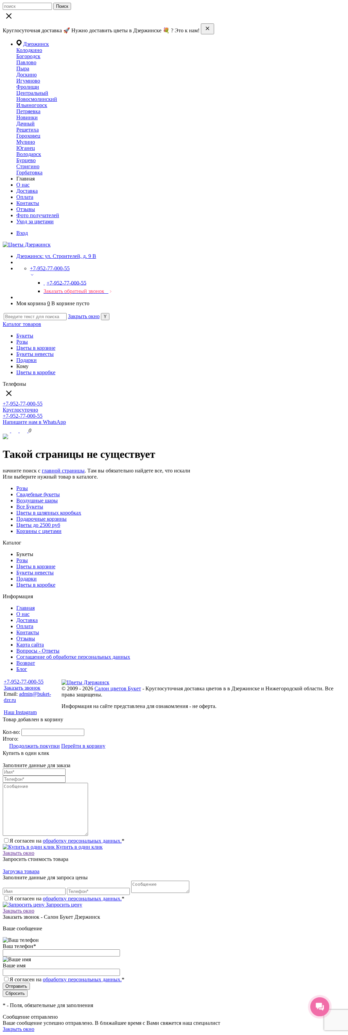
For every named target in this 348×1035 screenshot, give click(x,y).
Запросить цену (63, 905)
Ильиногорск (31, 105)
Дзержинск (36, 44)
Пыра (22, 68)
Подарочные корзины (41, 519)
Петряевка (28, 111)
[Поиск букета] (7, 430)
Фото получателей (37, 215)
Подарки (26, 360)
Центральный (32, 93)
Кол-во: (12, 732)
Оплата (24, 197)
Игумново (28, 81)
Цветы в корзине (35, 348)
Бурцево (26, 160)
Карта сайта (30, 645)
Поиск (62, 6)
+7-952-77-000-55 (24, 682)
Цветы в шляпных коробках (48, 513)
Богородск (28, 56)
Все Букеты (29, 507)
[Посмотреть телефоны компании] (15, 430)
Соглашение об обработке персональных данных (73, 657)
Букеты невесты (35, 354)
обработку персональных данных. (82, 841)
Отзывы (25, 209)
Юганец (25, 148)
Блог (21, 669)
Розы (22, 342)
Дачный (25, 123)
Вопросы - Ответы (37, 651)
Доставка (27, 191)
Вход (22, 233)
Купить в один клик (79, 847)
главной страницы (63, 470)
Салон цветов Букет (117, 688)
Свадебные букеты (38, 494)
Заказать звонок (22, 688)
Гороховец (28, 136)
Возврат (25, 663)
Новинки (27, 117)
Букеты (24, 336)
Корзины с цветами (39, 531)
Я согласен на (67, 979)
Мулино (25, 142)
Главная (25, 608)
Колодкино (29, 50)
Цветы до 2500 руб (38, 525)
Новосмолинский (36, 99)
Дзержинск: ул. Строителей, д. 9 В (56, 256)
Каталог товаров (22, 324)
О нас (23, 185)
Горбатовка (29, 172)
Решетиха (27, 130)
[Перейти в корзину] (24, 430)
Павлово (26, 62)
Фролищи (27, 87)
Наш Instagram (20, 712)
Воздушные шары (37, 500)
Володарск (28, 154)
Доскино (26, 74)
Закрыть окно (84, 316)
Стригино (27, 166)
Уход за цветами (35, 221)
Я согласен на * (67, 841)
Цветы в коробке (35, 372)
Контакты (27, 203)
